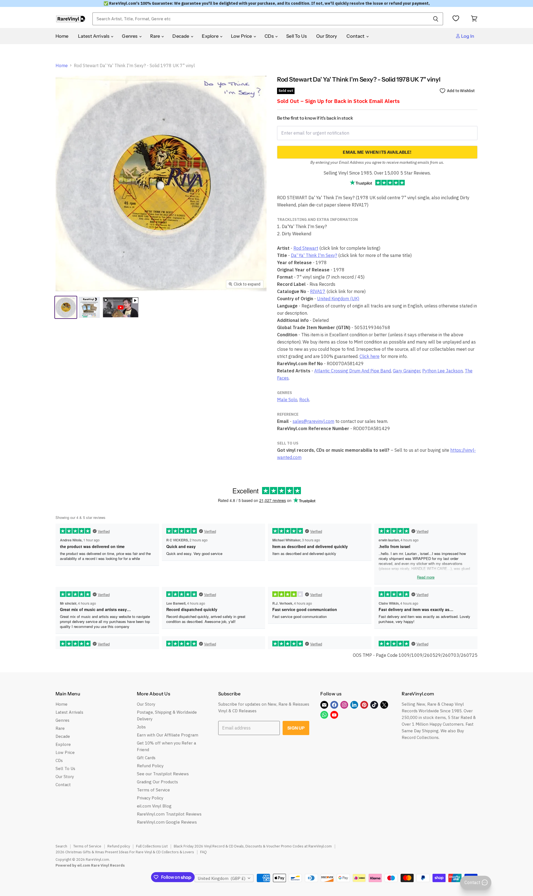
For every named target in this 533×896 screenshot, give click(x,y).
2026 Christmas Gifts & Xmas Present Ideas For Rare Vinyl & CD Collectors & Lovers (125, 852)
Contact (355, 36)
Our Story (326, 36)
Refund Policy (150, 765)
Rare (155, 36)
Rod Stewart (305, 248)
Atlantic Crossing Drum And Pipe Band (352, 370)
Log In (467, 36)
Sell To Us (296, 36)
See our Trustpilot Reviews (163, 773)
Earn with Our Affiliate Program (167, 735)
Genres (130, 36)
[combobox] (260, 18)
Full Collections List (152, 846)
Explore (210, 36)
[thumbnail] (89, 307)
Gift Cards (146, 757)
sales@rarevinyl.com (313, 421)
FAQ (203, 852)
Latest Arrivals (94, 36)
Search (61, 846)
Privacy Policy (150, 798)
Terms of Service (153, 789)
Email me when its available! (377, 152)
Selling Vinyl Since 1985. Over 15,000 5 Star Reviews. (377, 173)
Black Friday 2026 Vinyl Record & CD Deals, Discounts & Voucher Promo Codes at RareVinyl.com (253, 846)
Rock (304, 399)
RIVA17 (317, 291)
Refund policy (118, 846)
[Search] (435, 18)
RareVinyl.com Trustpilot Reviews (169, 814)
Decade (181, 36)
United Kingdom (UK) (338, 298)
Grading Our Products (157, 781)
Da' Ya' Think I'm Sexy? (314, 255)
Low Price (242, 36)
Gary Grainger (406, 370)
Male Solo (287, 399)
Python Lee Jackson (442, 370)
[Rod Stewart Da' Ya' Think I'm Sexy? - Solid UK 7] (66, 307)
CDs (270, 36)
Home (62, 36)
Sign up (296, 728)
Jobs (141, 727)
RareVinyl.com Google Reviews (167, 822)
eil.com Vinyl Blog (154, 806)
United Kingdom (221, 878)
